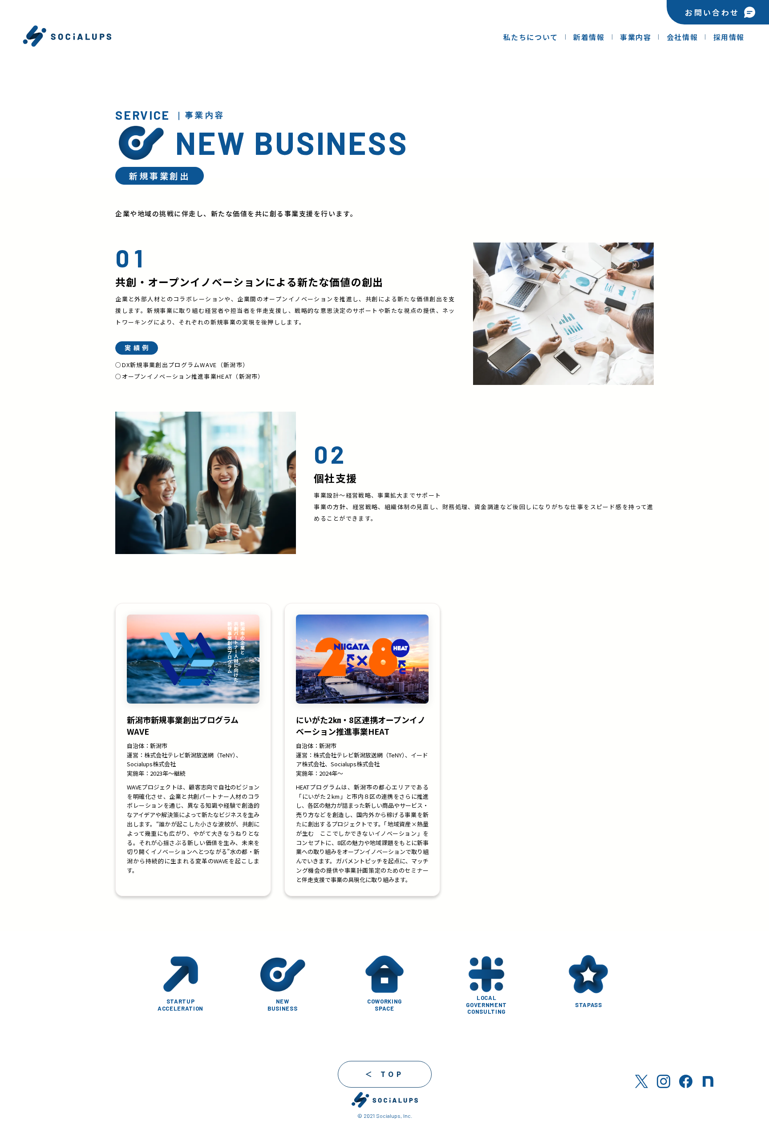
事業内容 (635, 37)
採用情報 (729, 37)
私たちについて (530, 37)
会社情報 (682, 37)
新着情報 (588, 37)
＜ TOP (385, 1073)
